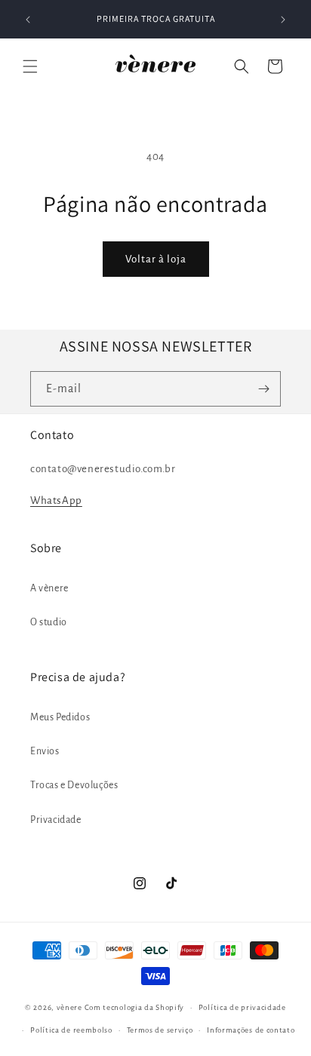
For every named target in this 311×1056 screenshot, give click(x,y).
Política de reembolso (71, 1030)
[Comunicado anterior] (28, 19)
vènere (69, 1007)
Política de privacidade (242, 1007)
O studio (48, 622)
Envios (45, 751)
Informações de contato (250, 1030)
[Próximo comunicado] (283, 19)
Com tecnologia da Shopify (135, 1007)
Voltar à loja (155, 259)
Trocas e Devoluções (74, 785)
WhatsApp (56, 500)
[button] (30, 66)
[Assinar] (263, 389)
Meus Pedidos (60, 717)
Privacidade (56, 820)
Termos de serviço (160, 1030)
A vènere (49, 588)
